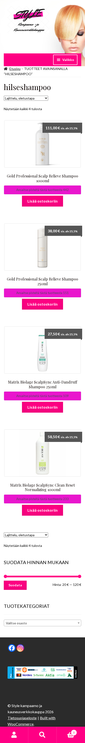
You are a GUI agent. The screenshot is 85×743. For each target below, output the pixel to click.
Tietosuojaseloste (22, 718)
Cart (66, 731)
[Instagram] (20, 648)
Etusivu (15, 69)
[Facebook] (12, 648)
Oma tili (14, 735)
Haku (42, 735)
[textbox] (42, 623)
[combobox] (42, 623)
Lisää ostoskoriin (42, 201)
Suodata (15, 585)
